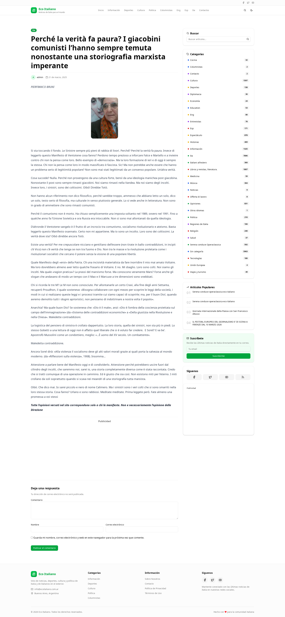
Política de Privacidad (155, 588)
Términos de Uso (153, 593)
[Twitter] (248, 2)
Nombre (35, 524)
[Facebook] (243, 2)
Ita (193, 10)
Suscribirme (219, 356)
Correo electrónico (115, 524)
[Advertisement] (104, 445)
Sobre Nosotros (152, 578)
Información (114, 10)
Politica (152, 10)
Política (91, 593)
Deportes (128, 10)
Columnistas (166, 10)
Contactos (204, 10)
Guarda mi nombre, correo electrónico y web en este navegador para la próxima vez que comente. (88, 537)
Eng (178, 10)
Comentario (36, 500)
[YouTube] (253, 2)
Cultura (141, 10)
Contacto (149, 583)
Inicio (101, 10)
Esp (186, 10)
